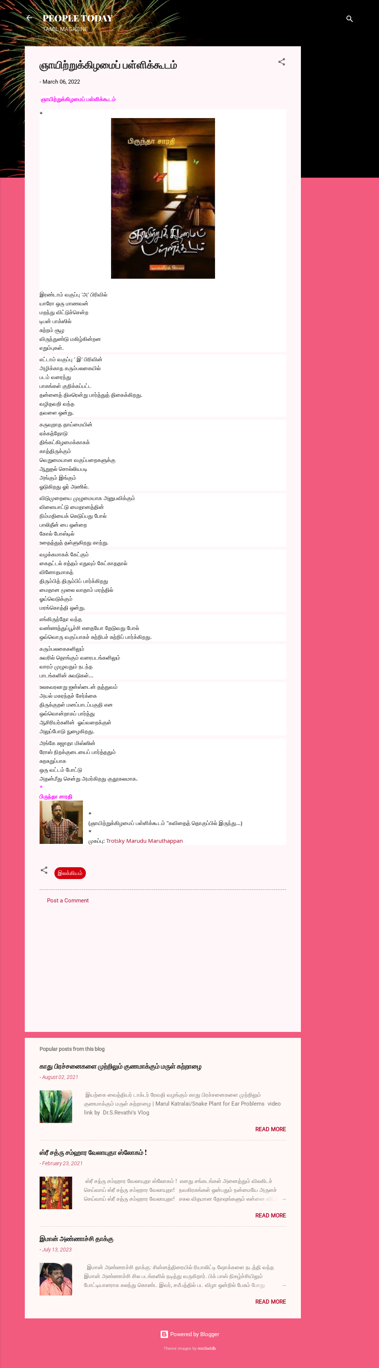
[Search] (349, 20)
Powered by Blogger (194, 1334)
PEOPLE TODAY (78, 18)
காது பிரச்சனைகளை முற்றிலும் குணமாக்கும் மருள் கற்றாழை (121, 1066)
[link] (144, 840)
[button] (281, 63)
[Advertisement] (330, 157)
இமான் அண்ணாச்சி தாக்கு (77, 1238)
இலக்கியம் (70, 873)
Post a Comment (68, 900)
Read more (270, 1129)
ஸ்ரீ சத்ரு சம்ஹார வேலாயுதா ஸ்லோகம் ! (93, 1152)
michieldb (207, 1348)
